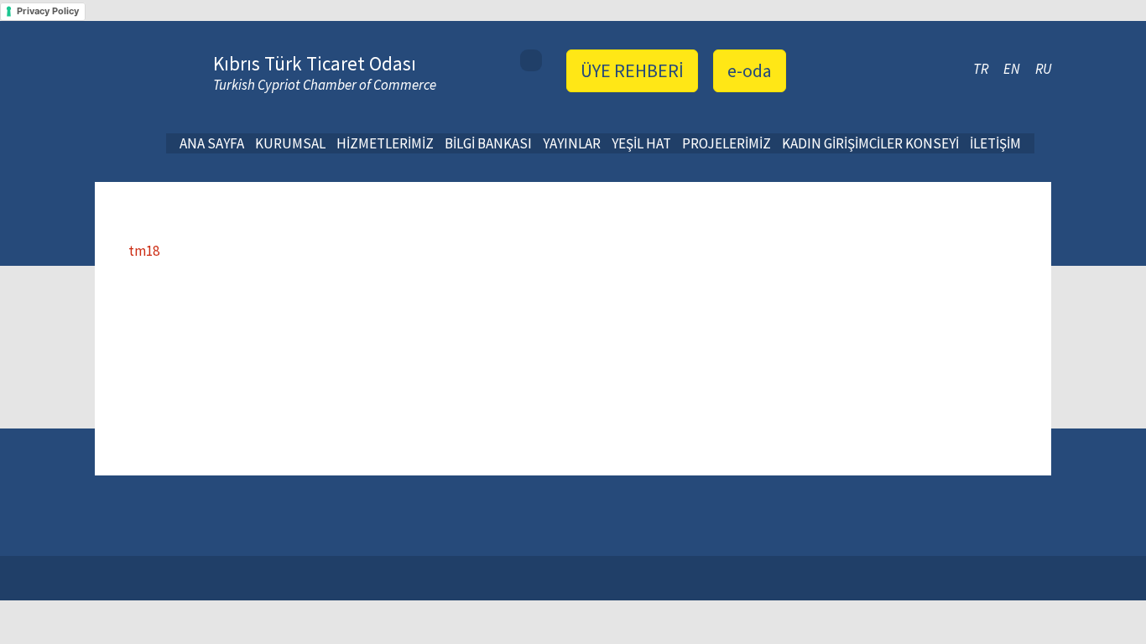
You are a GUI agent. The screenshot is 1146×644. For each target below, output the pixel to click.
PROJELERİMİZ (726, 143)
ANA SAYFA (212, 143)
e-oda (749, 70)
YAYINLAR (572, 143)
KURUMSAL (290, 143)
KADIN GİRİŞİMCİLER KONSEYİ (870, 143)
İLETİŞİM (995, 143)
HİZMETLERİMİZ (385, 143)
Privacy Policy (48, 11)
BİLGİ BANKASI (488, 143)
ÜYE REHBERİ (632, 70)
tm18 (143, 251)
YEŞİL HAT (641, 143)
